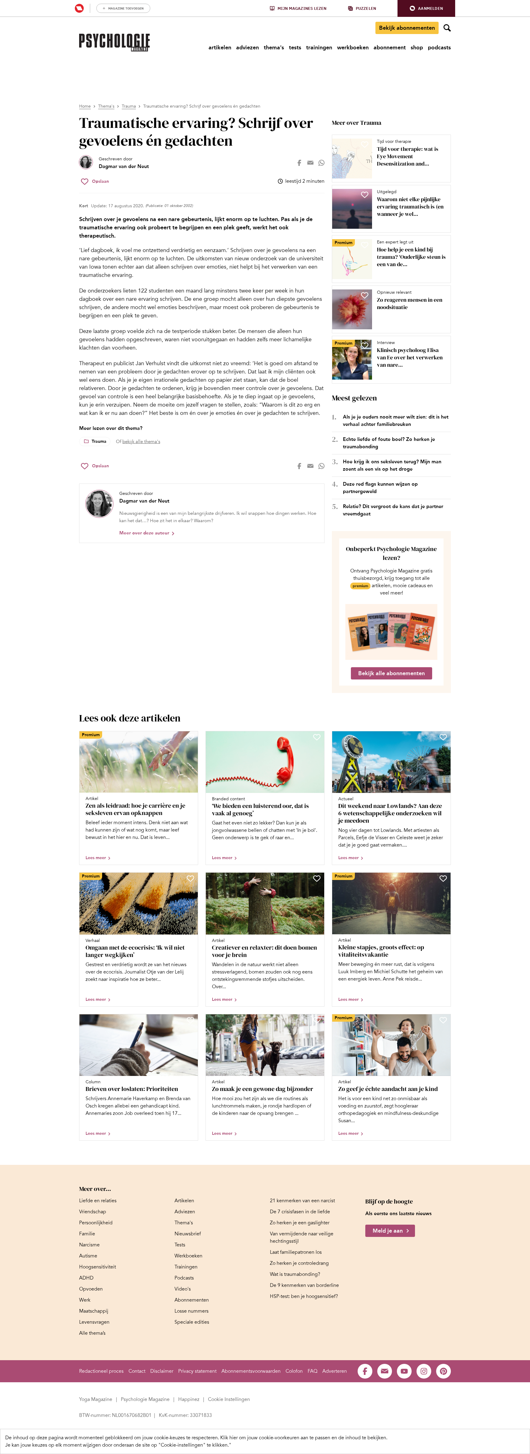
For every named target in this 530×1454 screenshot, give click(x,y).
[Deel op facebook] (299, 163)
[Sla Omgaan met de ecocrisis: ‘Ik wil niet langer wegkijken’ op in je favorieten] (190, 878)
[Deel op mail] (310, 163)
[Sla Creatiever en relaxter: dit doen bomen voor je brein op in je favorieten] (316, 878)
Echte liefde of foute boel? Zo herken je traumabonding (389, 443)
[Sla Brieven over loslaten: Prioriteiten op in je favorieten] (190, 1020)
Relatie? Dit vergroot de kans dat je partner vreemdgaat (393, 510)
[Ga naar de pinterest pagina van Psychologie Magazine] (443, 1371)
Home (85, 106)
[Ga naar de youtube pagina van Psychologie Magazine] (404, 1371)
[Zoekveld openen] (447, 28)
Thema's (106, 106)
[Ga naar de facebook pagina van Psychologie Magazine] (365, 1371)
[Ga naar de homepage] (114, 43)
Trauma (129, 106)
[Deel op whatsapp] (321, 163)
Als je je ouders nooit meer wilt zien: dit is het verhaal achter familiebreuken (395, 420)
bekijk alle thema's (141, 441)
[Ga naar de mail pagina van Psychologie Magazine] (384, 1371)
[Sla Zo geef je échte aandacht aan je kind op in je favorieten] (443, 1020)
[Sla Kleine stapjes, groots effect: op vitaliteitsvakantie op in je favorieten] (443, 878)
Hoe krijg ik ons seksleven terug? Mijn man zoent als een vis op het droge (392, 465)
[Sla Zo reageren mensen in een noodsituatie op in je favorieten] (364, 295)
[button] (426, 8)
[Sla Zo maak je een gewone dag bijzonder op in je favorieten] (316, 1020)
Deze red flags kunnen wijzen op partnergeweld (380, 487)
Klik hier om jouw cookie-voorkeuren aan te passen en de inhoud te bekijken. (303, 1438)
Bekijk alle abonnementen (391, 673)
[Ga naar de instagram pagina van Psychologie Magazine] (424, 1371)
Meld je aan (388, 1230)
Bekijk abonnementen (407, 28)
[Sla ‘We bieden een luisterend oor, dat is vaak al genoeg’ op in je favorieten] (316, 737)
